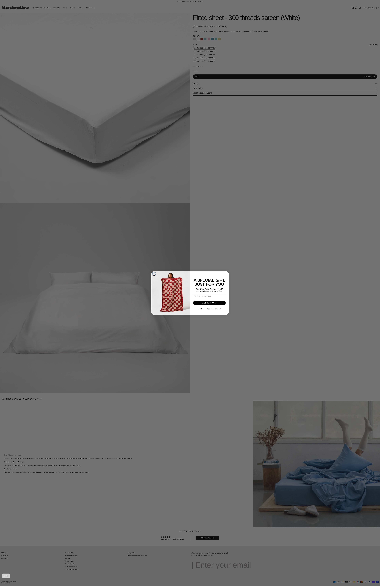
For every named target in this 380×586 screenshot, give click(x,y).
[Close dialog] (153, 273)
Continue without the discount (209, 308)
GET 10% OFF (209, 303)
